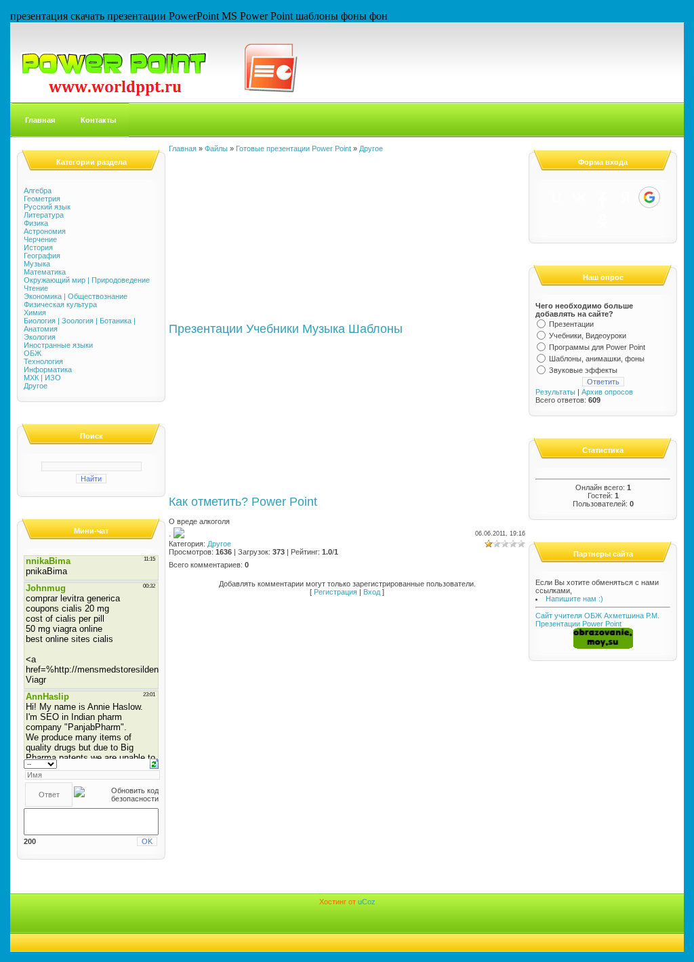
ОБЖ (32, 353)
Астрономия (45, 231)
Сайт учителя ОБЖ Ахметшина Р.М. (597, 616)
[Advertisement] (270, 237)
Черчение (40, 239)
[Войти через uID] (556, 197)
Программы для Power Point (597, 347)
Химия (35, 312)
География (42, 256)
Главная (40, 120)
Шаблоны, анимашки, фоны (597, 359)
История (38, 247)
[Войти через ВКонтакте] (579, 197)
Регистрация (335, 592)
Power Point (284, 501)
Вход (371, 592)
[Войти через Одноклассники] (603, 221)
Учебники (272, 329)
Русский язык (47, 207)
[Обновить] (154, 763)
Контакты (98, 120)
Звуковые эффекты (583, 370)
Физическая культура (60, 304)
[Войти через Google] (649, 197)
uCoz (366, 902)
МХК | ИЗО (42, 378)
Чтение (36, 288)
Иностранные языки (58, 345)
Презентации (206, 329)
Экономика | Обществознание (75, 296)
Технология (43, 361)
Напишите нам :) (574, 599)
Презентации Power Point (578, 624)
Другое (35, 386)
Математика (45, 272)
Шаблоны (375, 329)
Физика (36, 223)
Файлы (216, 148)
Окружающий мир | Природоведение (87, 280)
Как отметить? (208, 501)
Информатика (48, 369)
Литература (44, 215)
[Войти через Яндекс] (625, 197)
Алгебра (38, 190)
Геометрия (42, 199)
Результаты (555, 392)
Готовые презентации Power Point (293, 148)
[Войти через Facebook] (602, 197)
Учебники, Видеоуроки (587, 336)
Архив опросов (607, 392)
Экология (40, 337)
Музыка (37, 264)
